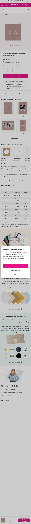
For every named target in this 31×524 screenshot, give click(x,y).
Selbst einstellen (15, 270)
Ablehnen (15, 275)
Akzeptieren (15, 266)
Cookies (22, 252)
